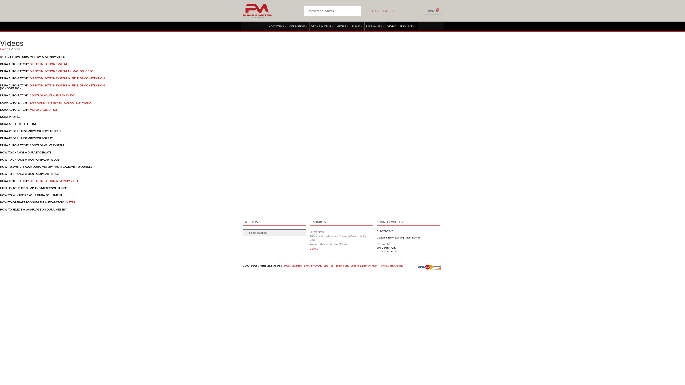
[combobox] (332, 11)
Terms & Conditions (292, 265)
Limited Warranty (313, 265)
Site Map (328, 265)
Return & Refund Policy (391, 265)
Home (4, 49)
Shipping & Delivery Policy (364, 265)
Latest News (317, 231)
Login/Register (383, 10)
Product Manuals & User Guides (328, 244)
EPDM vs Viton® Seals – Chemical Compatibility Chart (338, 238)
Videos (314, 248)
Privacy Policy (342, 265)
